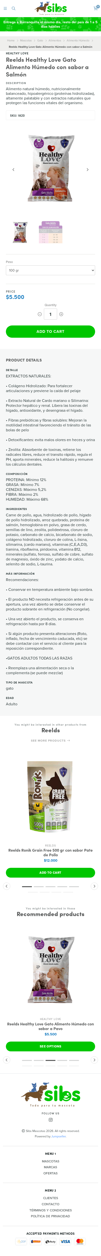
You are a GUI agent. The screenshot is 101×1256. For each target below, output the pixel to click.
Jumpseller (58, 1136)
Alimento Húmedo (78, 40)
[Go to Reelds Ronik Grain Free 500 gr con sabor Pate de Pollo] (50, 796)
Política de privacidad (50, 1216)
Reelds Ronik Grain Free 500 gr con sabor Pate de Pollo (50, 852)
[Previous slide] (13, 169)
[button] (27, 886)
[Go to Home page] (50, 8)
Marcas (50, 1167)
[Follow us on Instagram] (50, 1120)
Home (11, 40)
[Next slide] (87, 169)
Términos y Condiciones (50, 1210)
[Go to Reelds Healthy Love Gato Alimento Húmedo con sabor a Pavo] (50, 970)
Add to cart (50, 331)
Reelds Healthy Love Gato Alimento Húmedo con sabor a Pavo (50, 1026)
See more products (49, 740)
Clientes (50, 1198)
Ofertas (50, 1173)
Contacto (50, 1204)
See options (50, 1046)
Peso (9, 261)
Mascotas (26, 40)
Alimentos (55, 40)
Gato (40, 40)
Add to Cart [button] (50, 872)
